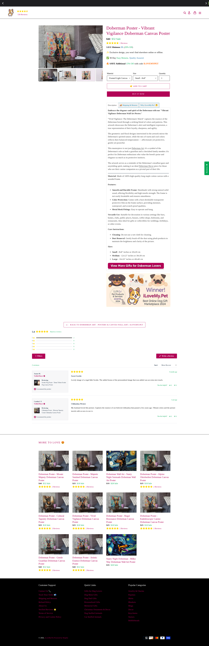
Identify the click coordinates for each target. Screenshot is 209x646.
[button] (116, 43)
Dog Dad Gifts (90, 598)
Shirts (130, 598)
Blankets (132, 602)
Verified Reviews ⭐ (47, 609)
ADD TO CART (138, 86)
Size (134, 73)
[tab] (112, 105)
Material (110, 73)
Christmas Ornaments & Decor (97, 609)
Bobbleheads (133, 620)
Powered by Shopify (61, 638)
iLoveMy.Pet (49, 638)
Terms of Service (46, 613)
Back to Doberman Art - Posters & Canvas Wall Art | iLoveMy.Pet (106, 325)
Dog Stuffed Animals (93, 613)
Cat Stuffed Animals (92, 617)
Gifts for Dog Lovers (93, 591)
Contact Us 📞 (45, 591)
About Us (43, 606)
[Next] (99, 46)
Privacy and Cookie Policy (50, 617)
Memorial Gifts (90, 606)
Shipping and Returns (48, 598)
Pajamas (131, 595)
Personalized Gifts (92, 602)
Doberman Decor (146, 166)
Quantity (162, 73)
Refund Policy (45, 602)
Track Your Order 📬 (47, 595)
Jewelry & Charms (136, 591)
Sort (156, 365)
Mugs (130, 606)
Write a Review (169, 356)
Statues (131, 617)
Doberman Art (138, 148)
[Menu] (200, 12)
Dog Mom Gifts (91, 595)
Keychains (132, 613)
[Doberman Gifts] (136, 268)
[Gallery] (71, 53)
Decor (131, 609)
